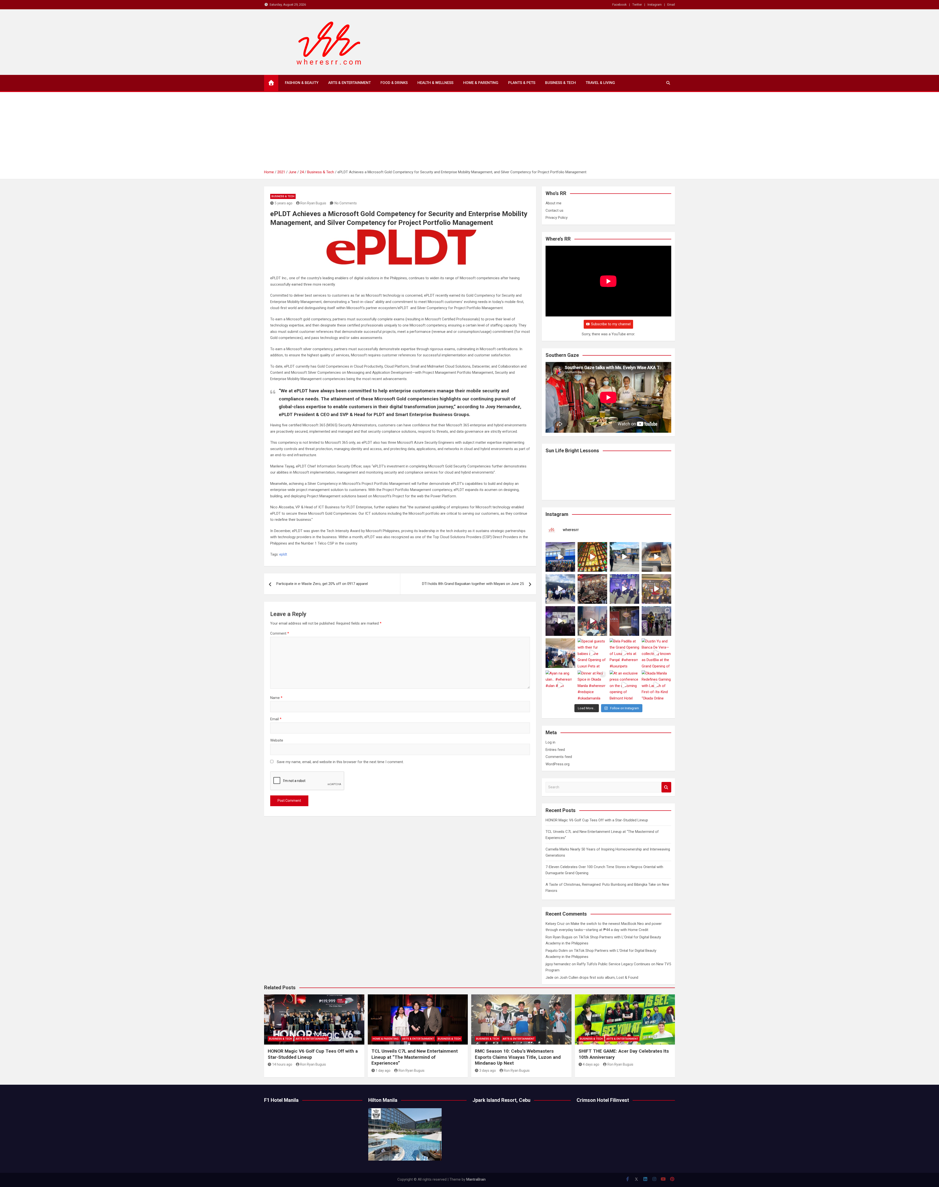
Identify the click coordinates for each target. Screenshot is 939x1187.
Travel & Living (600, 83)
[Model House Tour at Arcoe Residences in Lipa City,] (656, 557)
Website (276, 740)
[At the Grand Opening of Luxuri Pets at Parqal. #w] (560, 653)
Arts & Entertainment (349, 83)
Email (671, 4)
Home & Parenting (480, 83)
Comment (279, 633)
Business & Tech (560, 83)
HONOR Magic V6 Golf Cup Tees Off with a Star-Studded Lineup (597, 820)
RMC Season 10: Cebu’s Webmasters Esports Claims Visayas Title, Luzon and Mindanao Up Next (518, 1057)
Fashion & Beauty (301, 83)
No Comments (346, 203)
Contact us (554, 210)
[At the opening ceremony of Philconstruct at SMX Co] (560, 557)
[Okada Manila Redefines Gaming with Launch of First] (656, 685)
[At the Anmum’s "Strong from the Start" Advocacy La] (624, 589)
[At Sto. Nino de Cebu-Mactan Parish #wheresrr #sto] (592, 557)
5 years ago (283, 203)
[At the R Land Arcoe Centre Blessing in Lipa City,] (560, 589)
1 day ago (383, 1070)
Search (666, 787)
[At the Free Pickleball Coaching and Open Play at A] (624, 557)
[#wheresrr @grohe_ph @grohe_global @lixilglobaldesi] (624, 621)
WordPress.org (558, 764)
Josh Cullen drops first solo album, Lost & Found (598, 977)
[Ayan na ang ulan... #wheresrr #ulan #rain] (560, 685)
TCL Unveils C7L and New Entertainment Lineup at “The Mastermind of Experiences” (414, 1057)
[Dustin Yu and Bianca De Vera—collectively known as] (656, 653)
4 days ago (591, 1064)
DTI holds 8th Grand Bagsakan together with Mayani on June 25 (473, 584)
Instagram (655, 4)
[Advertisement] (469, 132)
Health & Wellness (435, 83)
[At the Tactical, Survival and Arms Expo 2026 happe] (656, 589)
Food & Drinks (394, 83)
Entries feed (555, 749)
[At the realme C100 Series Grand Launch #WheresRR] (560, 621)
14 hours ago (282, 1064)
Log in (550, 742)
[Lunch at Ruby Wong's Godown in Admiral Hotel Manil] (592, 589)
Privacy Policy (557, 217)
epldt (283, 554)
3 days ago (487, 1070)
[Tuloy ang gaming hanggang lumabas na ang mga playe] (656, 621)
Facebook (619, 4)
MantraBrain (476, 1179)
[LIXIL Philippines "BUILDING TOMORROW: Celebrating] (592, 621)
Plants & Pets (521, 83)
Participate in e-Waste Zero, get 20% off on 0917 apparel (322, 584)
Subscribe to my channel (611, 324)
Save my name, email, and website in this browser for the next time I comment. (340, 762)
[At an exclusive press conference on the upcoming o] (624, 685)
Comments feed (559, 757)
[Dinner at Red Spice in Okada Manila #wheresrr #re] (592, 685)
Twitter (637, 4)
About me (553, 203)
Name (276, 698)
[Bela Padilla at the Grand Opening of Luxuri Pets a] (624, 653)
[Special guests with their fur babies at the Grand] (592, 653)
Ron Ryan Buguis (313, 203)
